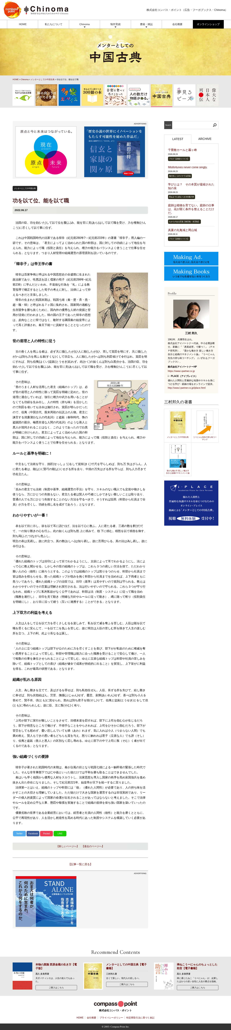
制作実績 (115, 24)
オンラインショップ (208, 24)
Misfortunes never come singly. (187, 167)
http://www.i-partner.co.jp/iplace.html (187, 387)
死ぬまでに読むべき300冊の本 (181, 197)
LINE (60, 833)
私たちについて (53, 24)
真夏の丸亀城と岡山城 (182, 230)
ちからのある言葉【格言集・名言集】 (184, 222)
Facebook (33, 833)
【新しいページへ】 (67, 846)
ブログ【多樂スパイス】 (179, 159)
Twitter (19, 833)
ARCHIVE (205, 138)
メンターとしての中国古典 (43, 79)
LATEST (177, 139)
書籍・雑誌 (146, 24)
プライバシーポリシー (111, 1017)
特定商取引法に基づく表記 (140, 1017)
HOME (23, 24)
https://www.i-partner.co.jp (181, 371)
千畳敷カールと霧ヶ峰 (182, 149)
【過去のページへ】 (93, 846)
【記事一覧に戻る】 (80, 864)
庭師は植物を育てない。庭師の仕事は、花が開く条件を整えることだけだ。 (191, 209)
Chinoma (84, 24)
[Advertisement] (114, 901)
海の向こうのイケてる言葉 (180, 176)
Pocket (46, 833)
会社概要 (177, 24)
